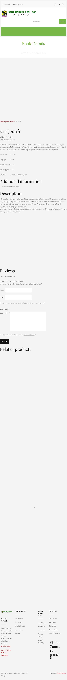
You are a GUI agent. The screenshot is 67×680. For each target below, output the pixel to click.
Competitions (19, 630)
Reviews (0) (15, 187)
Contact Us (41, 630)
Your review (5, 313)
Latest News (42, 623)
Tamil (12, 122)
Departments (7, 122)
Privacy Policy (53, 630)
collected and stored (29, 334)
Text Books (41, 626)
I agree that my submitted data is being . (19, 335)
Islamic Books (36, 53)
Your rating (4, 309)
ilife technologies (61, 673)
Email (2, 297)
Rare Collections (20, 626)
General (17, 633)
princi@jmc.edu (5, 646)
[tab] (6, 187)
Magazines (18, 622)
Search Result (28, 53)
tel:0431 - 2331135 (4, 654)
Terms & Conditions (55, 633)
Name (2, 290)
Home (22, 53)
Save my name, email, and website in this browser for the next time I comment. (24, 303)
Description (6, 187)
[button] (5, 119)
